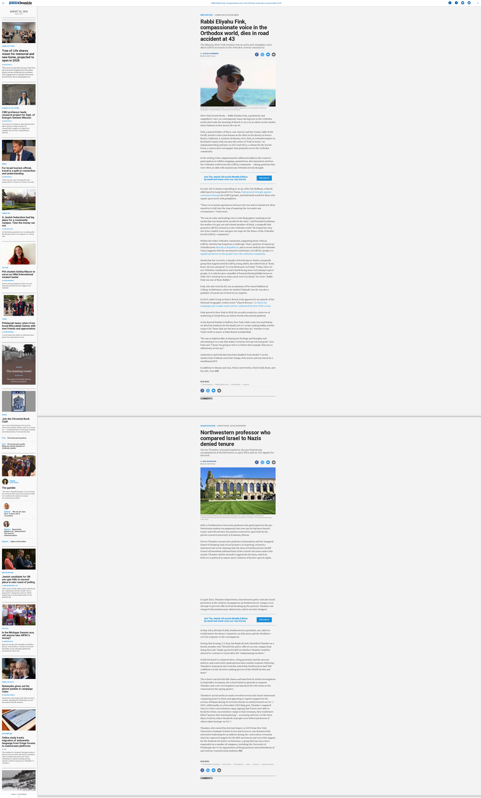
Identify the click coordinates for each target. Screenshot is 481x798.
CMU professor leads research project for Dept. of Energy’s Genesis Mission (18, 115)
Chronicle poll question (16, 438)
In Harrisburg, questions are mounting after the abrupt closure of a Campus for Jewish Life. (18, 234)
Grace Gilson (8, 229)
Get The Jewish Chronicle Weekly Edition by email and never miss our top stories (226, 178)
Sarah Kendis (14, 482)
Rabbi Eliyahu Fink (221, 384)
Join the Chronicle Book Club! (16, 420)
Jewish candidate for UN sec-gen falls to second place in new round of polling (18, 579)
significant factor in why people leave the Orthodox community (232, 253)
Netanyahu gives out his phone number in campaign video (17, 689)
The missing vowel (18, 371)
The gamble (8, 487)
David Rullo (8, 64)
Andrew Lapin (8, 641)
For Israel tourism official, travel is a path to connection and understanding (18, 170)
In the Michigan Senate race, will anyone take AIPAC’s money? (18, 635)
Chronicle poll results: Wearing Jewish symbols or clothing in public (13, 446)
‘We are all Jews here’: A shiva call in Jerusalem (15, 514)
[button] (478, 3)
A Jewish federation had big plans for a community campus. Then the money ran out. (18, 221)
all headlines (235, 384)
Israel (248, 764)
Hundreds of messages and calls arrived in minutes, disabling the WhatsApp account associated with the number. (18, 700)
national (246, 384)
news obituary (207, 384)
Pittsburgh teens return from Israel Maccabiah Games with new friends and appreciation (18, 326)
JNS (5, 749)
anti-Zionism (226, 764)
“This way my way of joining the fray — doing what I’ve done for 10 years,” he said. (18, 181)
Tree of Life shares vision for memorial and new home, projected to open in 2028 (18, 55)
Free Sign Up (264, 178)
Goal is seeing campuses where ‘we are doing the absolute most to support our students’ (17, 285)
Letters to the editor (18, 542)
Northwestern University (210, 764)
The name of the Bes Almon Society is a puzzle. (19, 380)
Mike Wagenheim (209, 461)
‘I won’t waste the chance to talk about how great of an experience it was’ (18, 336)
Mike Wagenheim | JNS (11, 585)
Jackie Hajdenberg (211, 53)
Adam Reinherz (9, 280)
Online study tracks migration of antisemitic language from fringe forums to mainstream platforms (18, 741)
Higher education (268, 764)
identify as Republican (227, 247)
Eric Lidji (20, 375)
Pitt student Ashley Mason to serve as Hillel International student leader (18, 274)
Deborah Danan (9, 695)
